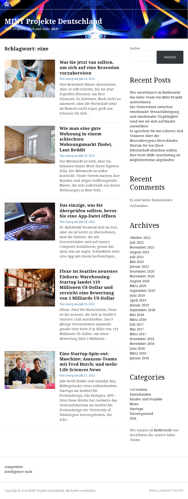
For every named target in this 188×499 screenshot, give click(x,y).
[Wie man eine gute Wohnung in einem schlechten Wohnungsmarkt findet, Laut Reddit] (30, 145)
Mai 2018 (137, 315)
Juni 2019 (137, 295)
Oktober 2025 (140, 238)
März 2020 (138, 286)
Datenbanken (140, 394)
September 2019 (142, 291)
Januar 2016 (139, 358)
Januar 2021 (139, 266)
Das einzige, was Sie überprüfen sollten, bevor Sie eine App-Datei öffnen (88, 210)
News (134, 404)
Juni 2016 (137, 348)
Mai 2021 (137, 262)
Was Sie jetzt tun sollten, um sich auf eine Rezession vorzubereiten (89, 67)
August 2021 (139, 252)
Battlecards (163, 430)
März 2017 (138, 334)
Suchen (135, 48)
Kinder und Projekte (146, 399)
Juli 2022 (137, 242)
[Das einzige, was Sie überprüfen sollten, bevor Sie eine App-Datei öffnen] (30, 221)
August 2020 (139, 281)
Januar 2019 (139, 305)
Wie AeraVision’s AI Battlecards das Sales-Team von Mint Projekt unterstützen (156, 97)
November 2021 (142, 247)
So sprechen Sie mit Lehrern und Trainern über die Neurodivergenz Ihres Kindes (156, 135)
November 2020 (142, 276)
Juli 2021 (137, 257)
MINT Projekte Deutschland (53, 21)
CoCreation (138, 389)
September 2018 (142, 310)
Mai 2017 (137, 329)
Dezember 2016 (142, 339)
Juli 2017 (137, 324)
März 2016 (138, 353)
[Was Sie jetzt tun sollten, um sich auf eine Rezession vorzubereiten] (30, 79)
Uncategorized (141, 413)
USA (133, 418)
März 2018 (138, 319)
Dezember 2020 (142, 271)
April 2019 (138, 300)
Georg (69, 79)
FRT (180, 490)
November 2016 (142, 344)
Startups (136, 409)
